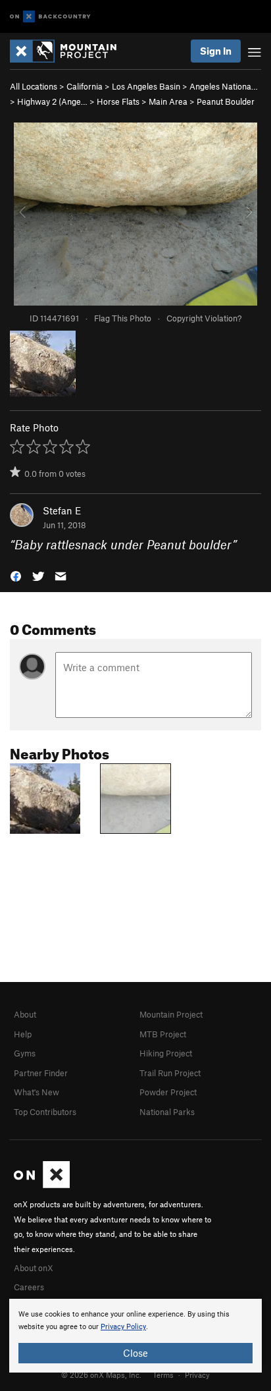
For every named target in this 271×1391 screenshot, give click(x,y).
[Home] (70, 51)
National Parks (167, 1111)
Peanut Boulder (226, 101)
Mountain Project (171, 1014)
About (25, 1014)
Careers (29, 1287)
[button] (16, 575)
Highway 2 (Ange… (52, 101)
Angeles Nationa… (223, 86)
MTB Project (162, 1034)
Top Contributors (45, 1111)
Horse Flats (118, 101)
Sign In (216, 51)
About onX (33, 1268)
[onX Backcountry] (50, 17)
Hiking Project (165, 1053)
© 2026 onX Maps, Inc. (101, 1374)
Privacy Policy (123, 1327)
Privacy (197, 1374)
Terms (163, 1374)
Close (135, 1353)
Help (23, 1034)
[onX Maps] (42, 1185)
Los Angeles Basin (146, 86)
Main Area (168, 101)
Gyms (25, 1053)
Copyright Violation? (203, 318)
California (84, 86)
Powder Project (168, 1092)
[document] (135, 1335)
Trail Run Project (170, 1073)
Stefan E (62, 510)
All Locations (33, 86)
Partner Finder (41, 1073)
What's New (36, 1092)
